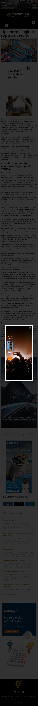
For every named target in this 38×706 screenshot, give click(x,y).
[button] (30, 327)
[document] (19, 353)
